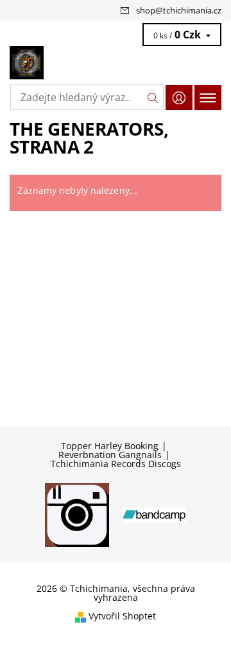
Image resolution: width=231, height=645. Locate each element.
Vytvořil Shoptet (122, 616)
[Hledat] (153, 97)
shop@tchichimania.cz (178, 10)
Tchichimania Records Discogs (116, 463)
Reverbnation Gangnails (110, 454)
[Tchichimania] (115, 62)
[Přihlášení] (179, 97)
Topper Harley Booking (109, 446)
